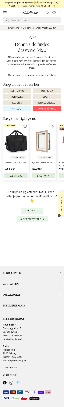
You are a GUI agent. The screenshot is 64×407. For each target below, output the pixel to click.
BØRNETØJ (47, 90)
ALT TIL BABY (17, 90)
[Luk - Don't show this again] (59, 215)
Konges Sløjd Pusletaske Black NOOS (21, 162)
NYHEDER (17, 108)
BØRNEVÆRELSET (47, 102)
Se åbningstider (10, 374)
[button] (60, 12)
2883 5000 (17, 356)
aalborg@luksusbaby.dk (14, 360)
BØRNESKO (17, 96)
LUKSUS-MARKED (47, 108)
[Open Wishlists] (54, 12)
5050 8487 (17, 335)
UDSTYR (47, 96)
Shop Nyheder (32, 210)
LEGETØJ (17, 102)
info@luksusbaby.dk (13, 338)
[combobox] (32, 20)
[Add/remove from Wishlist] (25, 126)
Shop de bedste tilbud (32, 219)
